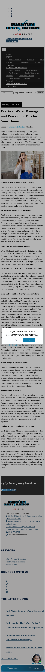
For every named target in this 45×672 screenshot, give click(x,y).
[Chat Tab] (22, 336)
